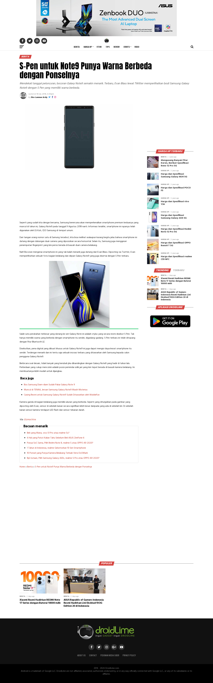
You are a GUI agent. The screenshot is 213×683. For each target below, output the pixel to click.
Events (127, 46)
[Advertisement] (79, 196)
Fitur (99, 46)
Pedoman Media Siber (109, 655)
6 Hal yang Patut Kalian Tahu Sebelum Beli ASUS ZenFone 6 (55, 438)
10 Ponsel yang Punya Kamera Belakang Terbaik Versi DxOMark (57, 453)
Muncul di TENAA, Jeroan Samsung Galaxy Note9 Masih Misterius (56, 390)
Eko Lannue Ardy (39, 97)
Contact (93, 655)
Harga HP (88, 46)
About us (81, 655)
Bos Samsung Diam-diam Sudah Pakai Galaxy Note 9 (49, 385)
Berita (77, 46)
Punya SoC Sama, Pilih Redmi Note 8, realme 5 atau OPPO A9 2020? (60, 443)
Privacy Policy (129, 655)
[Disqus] (79, 514)
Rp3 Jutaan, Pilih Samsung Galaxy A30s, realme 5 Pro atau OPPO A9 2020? (63, 458)
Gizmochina (30, 419)
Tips (108, 46)
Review (117, 46)
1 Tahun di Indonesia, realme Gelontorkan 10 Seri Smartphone (56, 448)
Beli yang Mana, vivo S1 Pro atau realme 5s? (48, 433)
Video (136, 46)
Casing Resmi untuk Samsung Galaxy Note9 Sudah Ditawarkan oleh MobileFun (62, 395)
